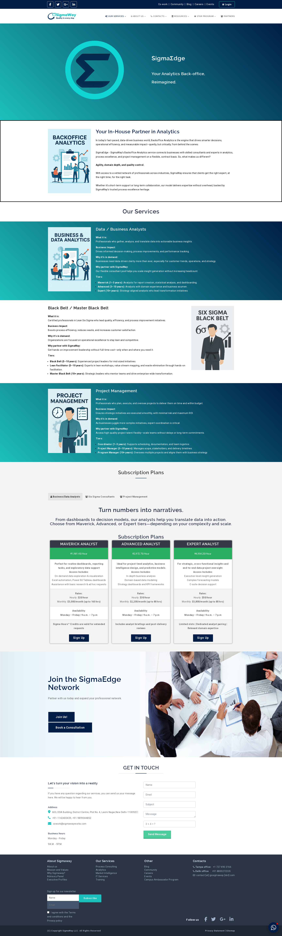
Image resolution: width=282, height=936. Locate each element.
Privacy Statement (215, 931)
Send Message (157, 834)
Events (210, 4)
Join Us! (61, 717)
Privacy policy (54, 920)
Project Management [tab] (135, 496)
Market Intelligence (106, 873)
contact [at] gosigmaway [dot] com (215, 875)
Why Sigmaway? (56, 873)
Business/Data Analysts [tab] (66, 496)
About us (52, 866)
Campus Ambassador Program (161, 879)
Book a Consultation (70, 727)
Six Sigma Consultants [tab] (101, 496)
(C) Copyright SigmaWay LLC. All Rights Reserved (74, 931)
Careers (199, 4)
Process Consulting (106, 866)
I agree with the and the (61, 916)
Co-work (163, 4)
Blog (189, 4)
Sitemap (230, 931)
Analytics (101, 870)
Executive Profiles (57, 879)
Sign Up (79, 637)
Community (177, 4)
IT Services (102, 876)
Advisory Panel (55, 876)
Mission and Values (57, 870)
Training (100, 879)
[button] (273, 927)
